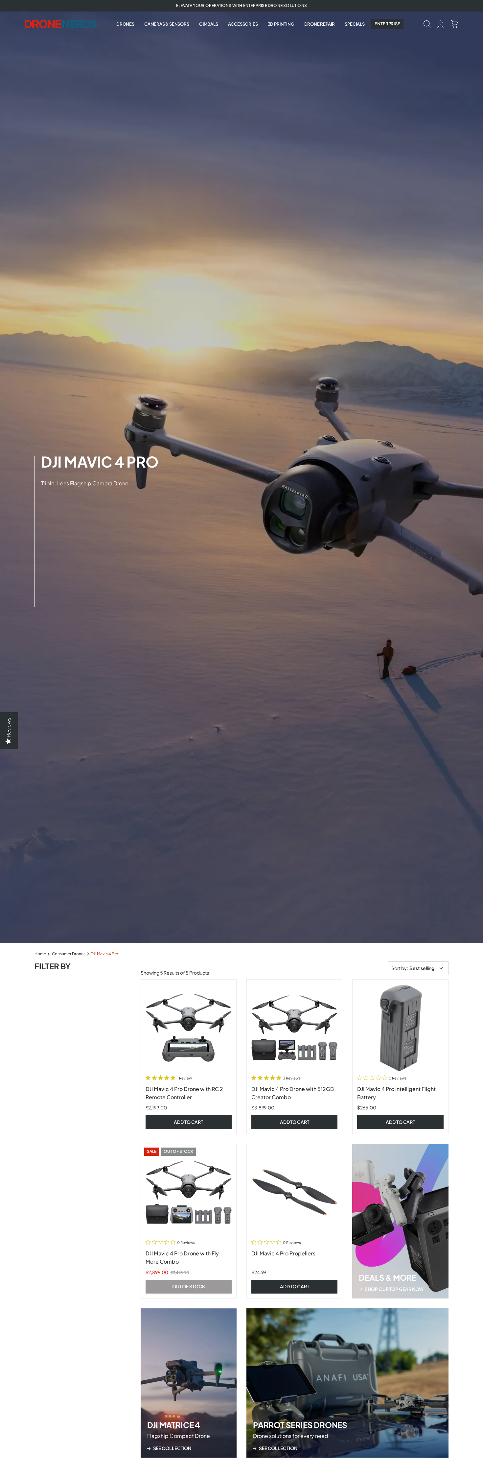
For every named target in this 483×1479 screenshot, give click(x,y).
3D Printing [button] (281, 24)
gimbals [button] (208, 24)
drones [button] (125, 24)
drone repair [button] (319, 24)
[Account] (441, 23)
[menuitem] (125, 24)
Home (40, 953)
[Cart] (454, 23)
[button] (427, 23)
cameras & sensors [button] (166, 24)
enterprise (387, 23)
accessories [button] (243, 24)
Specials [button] (354, 24)
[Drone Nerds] (61, 23)
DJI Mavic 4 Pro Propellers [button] (283, 1253)
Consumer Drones (68, 953)
